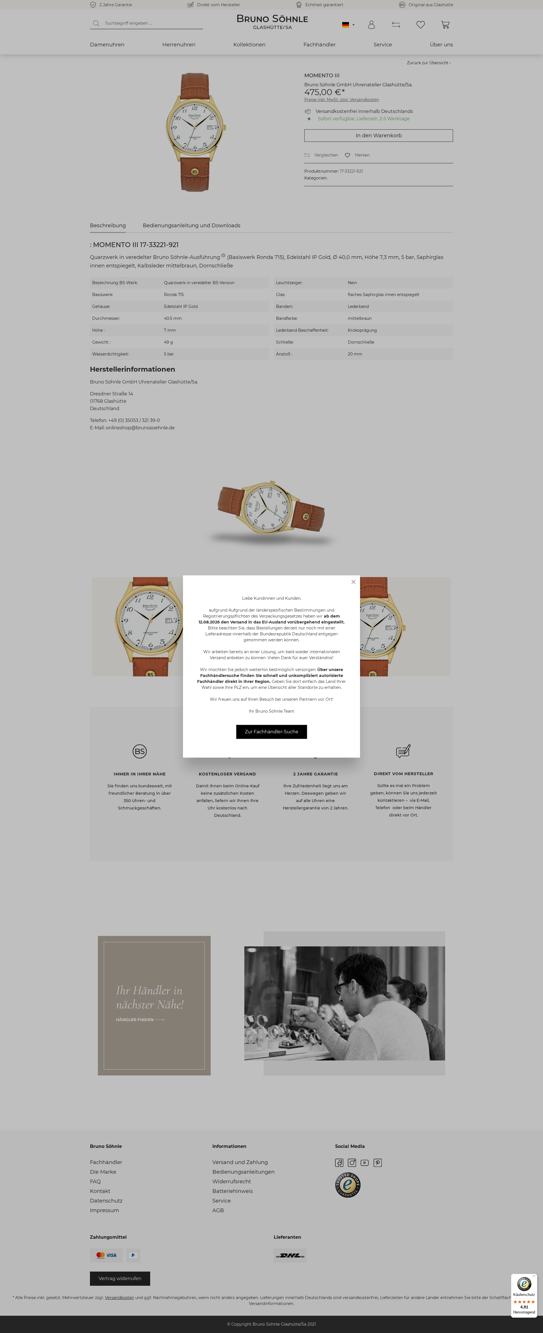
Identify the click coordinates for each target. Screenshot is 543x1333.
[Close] (353, 582)
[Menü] (534, 1277)
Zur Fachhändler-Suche (271, 731)
